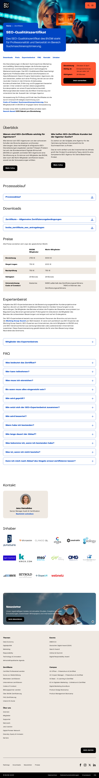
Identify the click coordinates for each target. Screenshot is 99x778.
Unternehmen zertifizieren (12, 682)
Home (8, 26)
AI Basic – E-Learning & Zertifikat (61, 679)
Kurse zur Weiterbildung (12, 675)
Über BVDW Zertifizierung (12, 693)
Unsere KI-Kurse (9, 701)
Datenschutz (52, 775)
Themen (6, 638)
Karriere (6, 738)
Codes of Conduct (9, 686)
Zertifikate (18, 26)
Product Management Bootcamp (61, 693)
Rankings (6, 765)
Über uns (7, 708)
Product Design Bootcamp (59, 690)
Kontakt (46, 57)
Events (52, 638)
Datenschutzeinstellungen (69, 775)
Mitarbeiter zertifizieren (11, 679)
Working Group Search (16, 321)
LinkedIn (94, 765)
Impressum (86, 775)
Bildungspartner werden (12, 690)
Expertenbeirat (28, 57)
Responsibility (8, 653)
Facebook (80, 765)
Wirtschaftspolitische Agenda (13, 660)
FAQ (39, 57)
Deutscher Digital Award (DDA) (61, 645)
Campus (53, 667)
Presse (37, 765)
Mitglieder (6, 715)
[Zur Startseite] (6, 5)
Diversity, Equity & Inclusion (13, 734)
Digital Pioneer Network (11, 730)
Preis (17, 57)
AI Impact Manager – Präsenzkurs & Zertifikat (66, 675)
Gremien (6, 712)
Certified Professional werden (14, 671)
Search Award (9, 111)
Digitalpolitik (7, 645)
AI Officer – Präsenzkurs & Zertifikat (63, 671)
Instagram (85, 765)
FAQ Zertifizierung (9, 697)
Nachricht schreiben (25, 514)
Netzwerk (6, 723)
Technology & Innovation (12, 656)
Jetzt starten (7, 726)
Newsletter (28, 765)
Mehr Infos (10, 168)
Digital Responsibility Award (59, 656)
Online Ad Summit (56, 653)
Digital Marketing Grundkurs (60, 686)
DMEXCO (53, 642)
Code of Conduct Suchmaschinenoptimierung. (23, 102)
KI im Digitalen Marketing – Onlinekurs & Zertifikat (67, 682)
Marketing (6, 649)
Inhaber (56, 57)
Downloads (8, 57)
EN (95, 775)
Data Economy (8, 642)
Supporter (6, 719)
